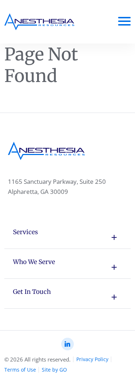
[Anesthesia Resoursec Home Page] (39, 22)
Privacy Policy (92, 359)
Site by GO (54, 369)
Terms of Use (20, 369)
